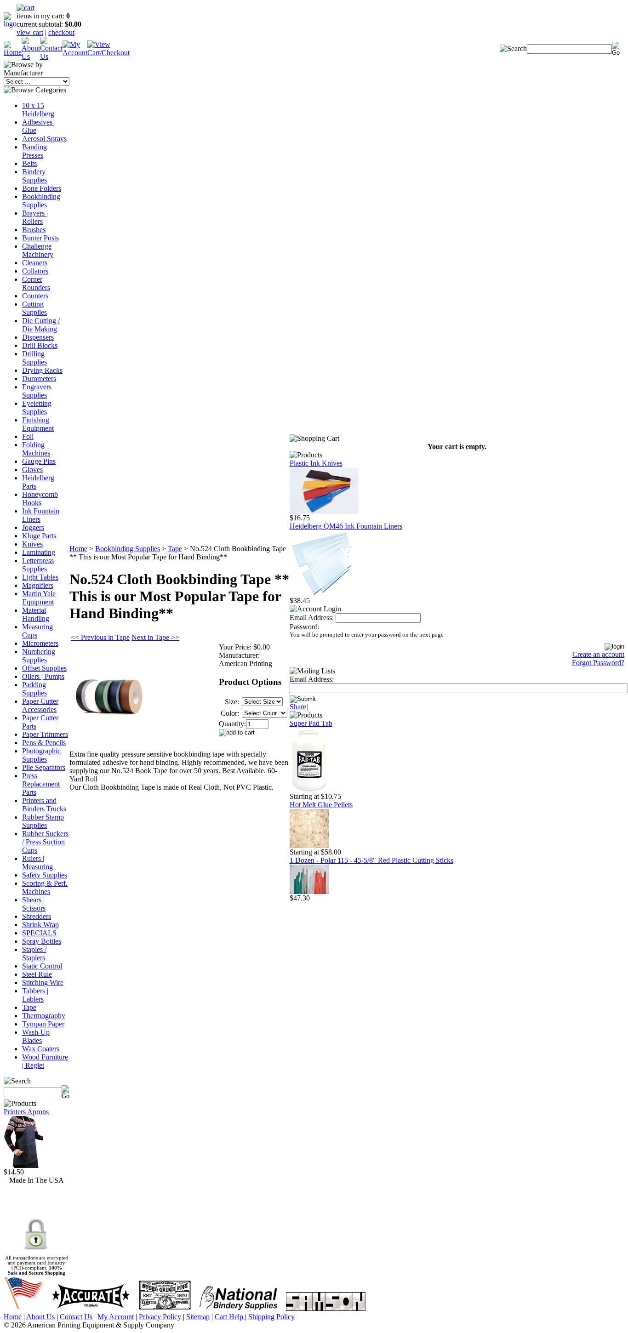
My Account (115, 1317)
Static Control (42, 966)
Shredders (36, 916)
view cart (30, 32)
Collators (35, 271)
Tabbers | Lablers (35, 995)
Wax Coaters (40, 1049)
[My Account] (75, 53)
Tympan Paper (43, 1024)
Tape (29, 1007)
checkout (61, 32)
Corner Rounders (36, 283)
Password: (305, 627)
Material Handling (35, 614)
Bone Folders (41, 188)
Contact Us (76, 1317)
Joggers (33, 527)
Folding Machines (36, 449)
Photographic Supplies (41, 755)
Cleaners (34, 263)
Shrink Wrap (40, 925)
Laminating (38, 552)
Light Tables (40, 577)
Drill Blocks (39, 345)
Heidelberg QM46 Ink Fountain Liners (346, 526)
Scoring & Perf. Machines (45, 887)
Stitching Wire (42, 982)
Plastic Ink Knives (316, 463)
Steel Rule (37, 974)
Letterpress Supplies (38, 565)
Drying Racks (42, 370)
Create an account (598, 654)
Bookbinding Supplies (41, 201)
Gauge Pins (39, 461)
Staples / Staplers (34, 954)
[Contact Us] (51, 56)
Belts (29, 163)
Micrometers (40, 643)
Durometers (39, 378)
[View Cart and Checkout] (108, 53)
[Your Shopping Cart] (25, 7)
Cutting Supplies (34, 308)
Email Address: (312, 617)
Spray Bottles (41, 941)
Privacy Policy (160, 1317)
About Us (40, 1317)
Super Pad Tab (311, 723)
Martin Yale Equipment (39, 598)
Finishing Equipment (38, 424)
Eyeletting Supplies (36, 407)
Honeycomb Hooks (40, 498)
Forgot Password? (598, 662)
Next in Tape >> (155, 637)
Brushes (34, 230)
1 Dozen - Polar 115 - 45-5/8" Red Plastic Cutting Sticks (371, 860)
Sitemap (198, 1317)
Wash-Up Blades (36, 1036)
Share (298, 707)
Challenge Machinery (37, 250)
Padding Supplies (34, 689)
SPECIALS (39, 933)
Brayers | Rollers (35, 217)
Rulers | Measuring (37, 862)
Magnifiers (37, 585)
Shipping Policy (271, 1317)
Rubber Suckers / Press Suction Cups (45, 842)
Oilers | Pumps (43, 676)
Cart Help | (231, 1317)
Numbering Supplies (38, 656)
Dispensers (38, 337)
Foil (28, 436)
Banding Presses (34, 151)
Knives (32, 544)
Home (78, 549)
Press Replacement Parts (41, 784)
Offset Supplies (44, 668)
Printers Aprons (26, 1112)
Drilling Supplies (34, 358)
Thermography (43, 1016)
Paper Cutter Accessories (40, 705)
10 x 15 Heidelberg (38, 110)
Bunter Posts (40, 238)
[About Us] (31, 56)
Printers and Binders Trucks (44, 805)
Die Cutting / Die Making (41, 325)
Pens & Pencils (44, 742)
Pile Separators (43, 767)
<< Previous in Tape (100, 637)
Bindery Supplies (34, 176)
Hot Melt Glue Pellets (321, 805)
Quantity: (232, 724)
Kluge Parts (39, 536)
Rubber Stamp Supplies (43, 821)
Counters (35, 296)
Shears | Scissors (34, 904)
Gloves (32, 469)
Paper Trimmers (45, 734)
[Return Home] (10, 24)
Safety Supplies (44, 875)
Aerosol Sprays (44, 138)
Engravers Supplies (36, 391)
